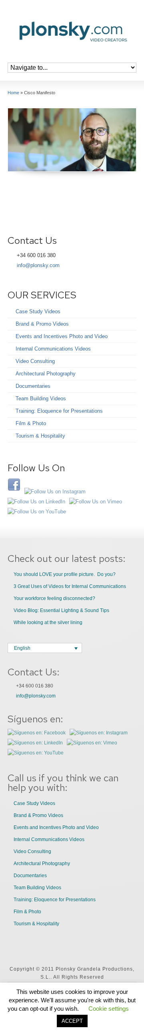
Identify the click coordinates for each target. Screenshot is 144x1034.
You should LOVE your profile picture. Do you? (65, 574)
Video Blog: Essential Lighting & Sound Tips (61, 610)
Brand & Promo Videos (42, 324)
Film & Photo (31, 423)
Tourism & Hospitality (40, 436)
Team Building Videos (41, 398)
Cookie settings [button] (108, 1008)
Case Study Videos (38, 311)
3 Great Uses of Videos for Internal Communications (70, 586)
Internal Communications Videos (53, 349)
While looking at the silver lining (48, 622)
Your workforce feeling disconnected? (54, 598)
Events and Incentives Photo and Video (62, 336)
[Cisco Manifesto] (72, 140)
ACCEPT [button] (72, 1021)
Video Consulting (35, 361)
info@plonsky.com (38, 265)
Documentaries (33, 386)
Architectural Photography (46, 374)
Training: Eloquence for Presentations (59, 411)
